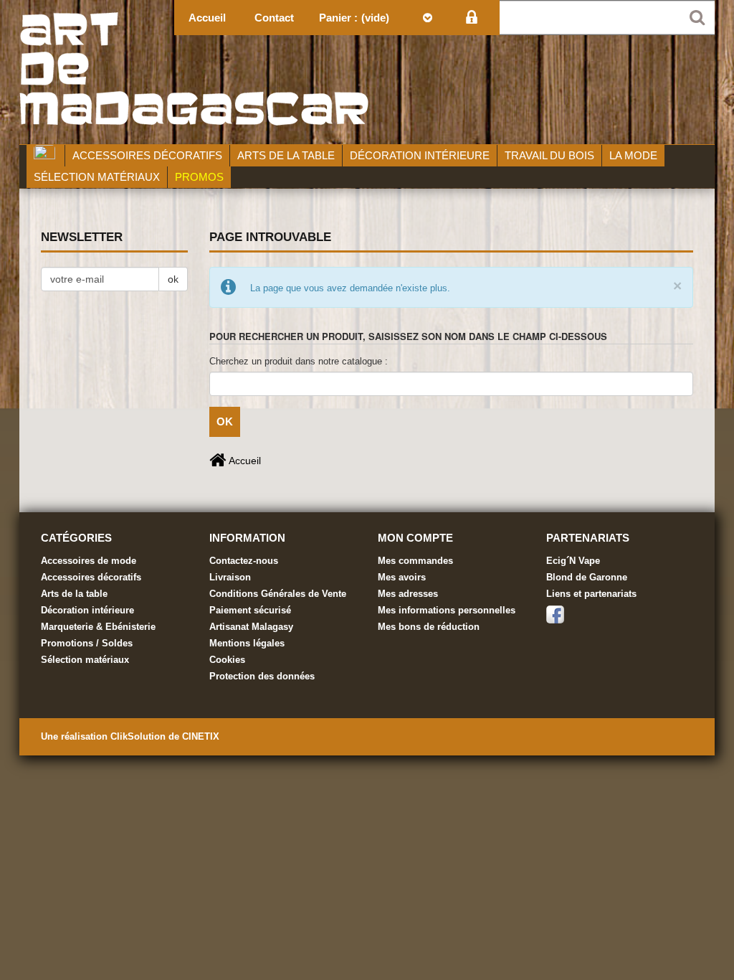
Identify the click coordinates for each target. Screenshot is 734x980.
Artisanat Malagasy (251, 626)
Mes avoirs (402, 577)
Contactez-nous (243, 560)
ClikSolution (139, 736)
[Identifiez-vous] (471, 17)
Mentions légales (247, 643)
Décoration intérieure (87, 610)
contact (274, 17)
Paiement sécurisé (250, 610)
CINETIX (200, 736)
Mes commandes (415, 560)
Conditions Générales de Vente (277, 593)
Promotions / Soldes (87, 643)
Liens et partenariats (591, 593)
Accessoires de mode (88, 560)
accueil (207, 17)
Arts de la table (74, 593)
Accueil (243, 460)
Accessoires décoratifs (91, 577)
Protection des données (262, 676)
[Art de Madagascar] (367, 71)
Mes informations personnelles (446, 610)
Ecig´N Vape (573, 560)
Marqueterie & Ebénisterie (98, 626)
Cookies (227, 659)
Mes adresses (408, 593)
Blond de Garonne (586, 577)
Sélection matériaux (85, 659)
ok (173, 279)
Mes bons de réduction (429, 626)
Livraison (230, 577)
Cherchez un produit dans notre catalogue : (298, 361)
